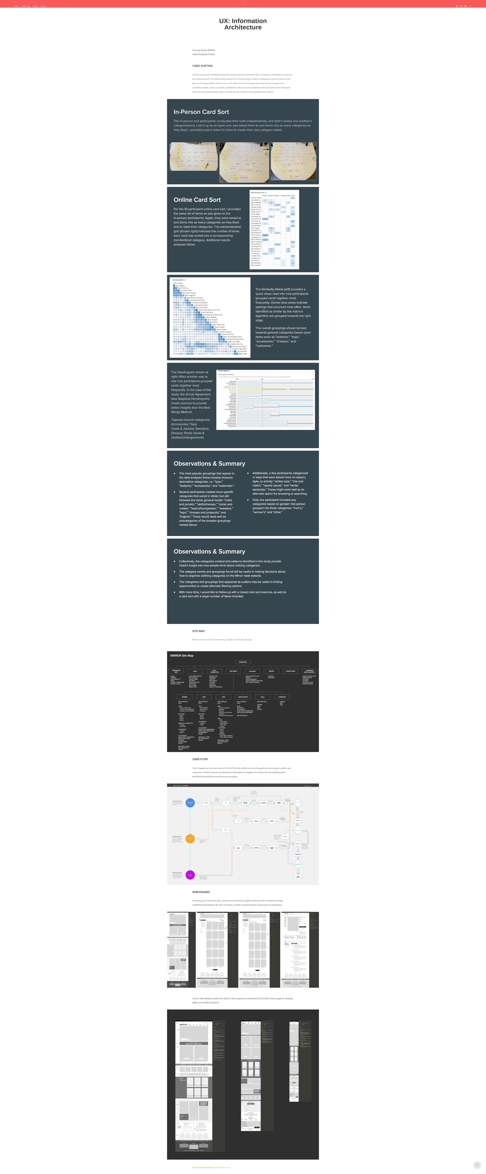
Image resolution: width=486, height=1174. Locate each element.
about (35, 6)
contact (43, 6)
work (16, 6)
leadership (25, 6)
